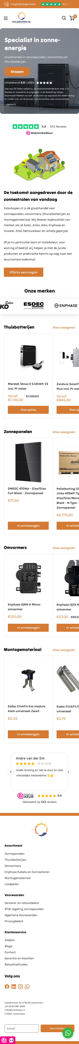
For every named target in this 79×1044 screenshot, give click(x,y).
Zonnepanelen (15, 853)
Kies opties (28, 410)
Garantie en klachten (19, 958)
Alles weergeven (64, 327)
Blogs (8, 946)
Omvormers (13, 866)
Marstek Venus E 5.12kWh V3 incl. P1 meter (28, 386)
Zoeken (10, 940)
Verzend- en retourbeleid (22, 903)
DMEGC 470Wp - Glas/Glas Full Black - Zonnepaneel (27, 491)
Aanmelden (57, 1028)
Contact (10, 952)
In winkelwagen (28, 525)
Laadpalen (12, 884)
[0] (72, 18)
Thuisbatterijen (15, 859)
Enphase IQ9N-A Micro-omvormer (24, 607)
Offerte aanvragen (24, 272)
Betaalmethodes (16, 964)
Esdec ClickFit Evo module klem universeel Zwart (26, 708)
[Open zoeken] (64, 18)
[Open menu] (6, 18)
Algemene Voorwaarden (21, 915)
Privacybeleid (14, 921)
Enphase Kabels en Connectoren (27, 872)
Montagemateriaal (18, 878)
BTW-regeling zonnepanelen (24, 909)
